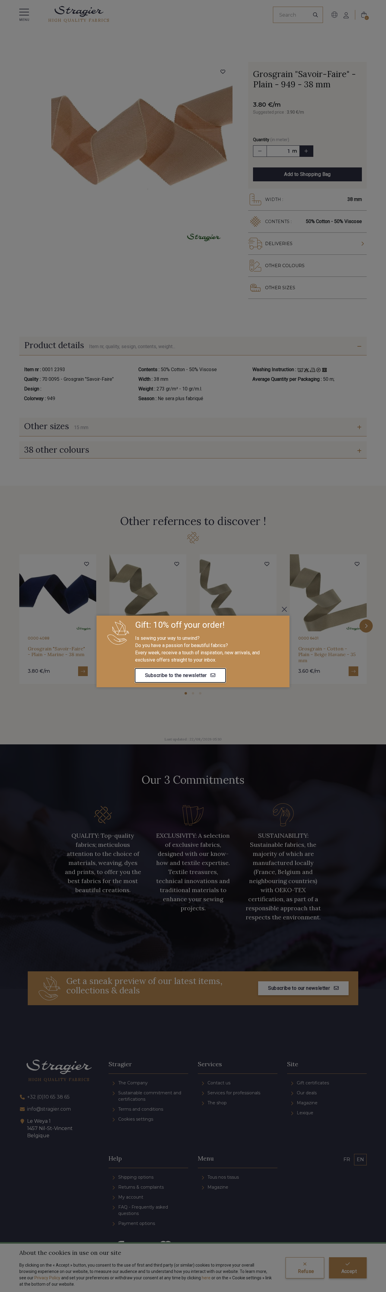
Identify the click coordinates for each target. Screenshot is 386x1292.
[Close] (284, 609)
